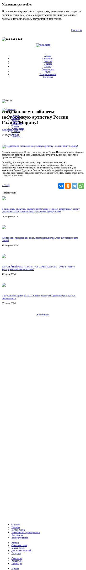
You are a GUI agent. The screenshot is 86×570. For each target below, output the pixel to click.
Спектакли (48, 58)
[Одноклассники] (68, 186)
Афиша (47, 56)
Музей (48, 71)
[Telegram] (74, 186)
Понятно (76, 30)
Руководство (48, 69)
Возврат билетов (47, 74)
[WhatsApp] (81, 186)
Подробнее (69, 19)
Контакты (48, 77)
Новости (48, 61)
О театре (48, 64)
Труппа (47, 66)
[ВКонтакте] (61, 186)
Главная (15, 115)
